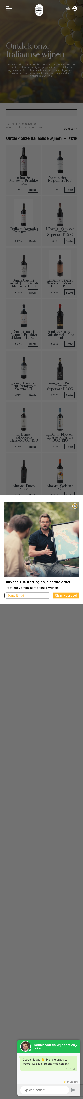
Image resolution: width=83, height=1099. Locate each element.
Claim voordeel (66, 595)
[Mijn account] (74, 8)
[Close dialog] (75, 506)
